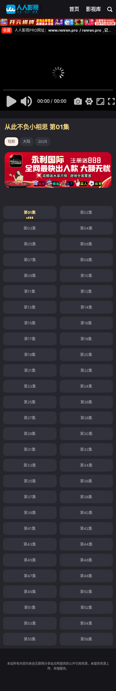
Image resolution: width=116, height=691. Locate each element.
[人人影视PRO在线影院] (22, 9)
